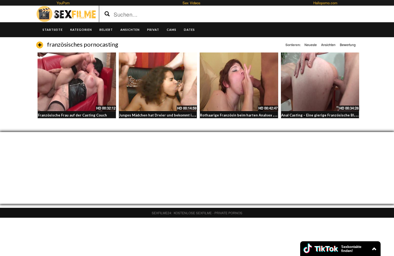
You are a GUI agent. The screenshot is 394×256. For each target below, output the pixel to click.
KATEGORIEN (81, 29)
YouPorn (63, 2)
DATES (189, 29)
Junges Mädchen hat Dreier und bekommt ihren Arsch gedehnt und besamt (182, 115)
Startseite (53, 29)
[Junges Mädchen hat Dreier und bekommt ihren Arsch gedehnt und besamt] (158, 81)
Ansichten (328, 44)
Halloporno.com (325, 2)
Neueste (310, 44)
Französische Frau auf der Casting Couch (72, 115)
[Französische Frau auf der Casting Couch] (77, 81)
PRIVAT (153, 29)
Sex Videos (191, 2)
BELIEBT (106, 29)
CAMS (171, 29)
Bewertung (348, 44)
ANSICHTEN (130, 29)
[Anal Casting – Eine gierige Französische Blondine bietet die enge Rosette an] (320, 81)
